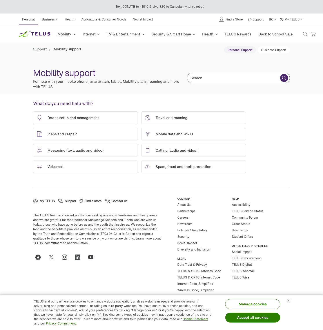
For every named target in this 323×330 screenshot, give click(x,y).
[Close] (288, 301)
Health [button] (207, 34)
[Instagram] (66, 257)
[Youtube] (92, 257)
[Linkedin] (79, 257)
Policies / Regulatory (192, 230)
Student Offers (242, 236)
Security (183, 236)
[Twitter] (53, 257)
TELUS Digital (242, 264)
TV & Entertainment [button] (123, 34)
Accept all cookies (253, 317)
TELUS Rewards (238, 34)
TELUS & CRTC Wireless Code (199, 271)
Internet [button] (89, 34)
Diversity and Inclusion (193, 249)
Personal (28, 19)
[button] (305, 34)
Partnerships (186, 211)
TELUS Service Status (247, 211)
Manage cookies (253, 304)
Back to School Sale (275, 34)
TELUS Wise (240, 277)
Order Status (241, 223)
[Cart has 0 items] (313, 34)
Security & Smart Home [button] (171, 34)
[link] (40, 49)
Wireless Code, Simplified (195, 290)
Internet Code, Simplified (195, 283)
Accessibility (241, 204)
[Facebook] (39, 257)
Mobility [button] (64, 34)
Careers (183, 217)
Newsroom (184, 223)
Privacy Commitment (61, 323)
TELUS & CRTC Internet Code (198, 277)
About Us (184, 204)
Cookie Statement (195, 319)
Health (69, 19)
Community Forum (245, 217)
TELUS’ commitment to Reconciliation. (61, 243)
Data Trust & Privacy (192, 264)
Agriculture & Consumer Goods (103, 19)
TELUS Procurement (246, 258)
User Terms (240, 230)
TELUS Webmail (243, 271)
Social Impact (143, 19)
